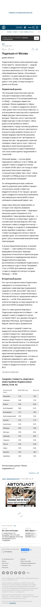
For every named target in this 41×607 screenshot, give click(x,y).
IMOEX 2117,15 (28, 32)
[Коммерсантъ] (3, 27)
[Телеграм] (3, 572)
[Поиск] (33, 27)
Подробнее (12, 603)
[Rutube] (19, 572)
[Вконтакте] (7, 572)
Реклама (5, 565)
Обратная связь (25, 561)
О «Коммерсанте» (8, 559)
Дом (3, 44)
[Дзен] (11, 572)
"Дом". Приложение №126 (10, 479)
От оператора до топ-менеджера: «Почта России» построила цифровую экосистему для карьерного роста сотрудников (12, 536)
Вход (29, 27)
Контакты (5, 563)
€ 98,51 (15, 32)
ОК (37, 38)
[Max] (23, 572)
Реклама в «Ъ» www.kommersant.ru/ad (20, 12)
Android (22, 559)
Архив (4, 561)
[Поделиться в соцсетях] (37, 49)
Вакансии (5, 567)
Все (15, 525)
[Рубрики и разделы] (37, 27)
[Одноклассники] (15, 572)
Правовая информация (28, 563)
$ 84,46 (9, 32)
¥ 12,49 (21, 32)
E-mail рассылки (25, 565)
